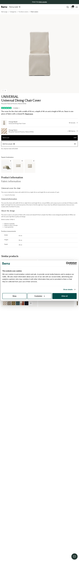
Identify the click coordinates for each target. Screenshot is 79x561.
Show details (68, 289)
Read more (29, 114)
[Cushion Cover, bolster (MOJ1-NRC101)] (5, 303)
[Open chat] (74, 556)
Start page (4, 12)
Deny (14, 296)
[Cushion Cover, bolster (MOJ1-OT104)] (9, 303)
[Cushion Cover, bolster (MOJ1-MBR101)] (13, 303)
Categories (13, 12)
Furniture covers (23, 12)
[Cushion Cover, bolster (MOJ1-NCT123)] (26, 303)
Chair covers (34, 12)
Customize (38, 296)
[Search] (68, 7)
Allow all (64, 296)
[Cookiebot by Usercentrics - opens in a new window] (68, 263)
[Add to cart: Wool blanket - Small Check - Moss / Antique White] (10, 160)
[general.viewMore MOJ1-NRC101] (31, 303)
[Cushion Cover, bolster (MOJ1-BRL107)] (18, 303)
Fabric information (11, 181)
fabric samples (43, 2)
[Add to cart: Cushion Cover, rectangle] (22, 160)
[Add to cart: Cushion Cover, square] (33, 160)
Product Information (12, 177)
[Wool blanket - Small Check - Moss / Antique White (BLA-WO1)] (42, 303)
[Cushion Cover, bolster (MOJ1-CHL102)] (22, 303)
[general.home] (4, 7)
